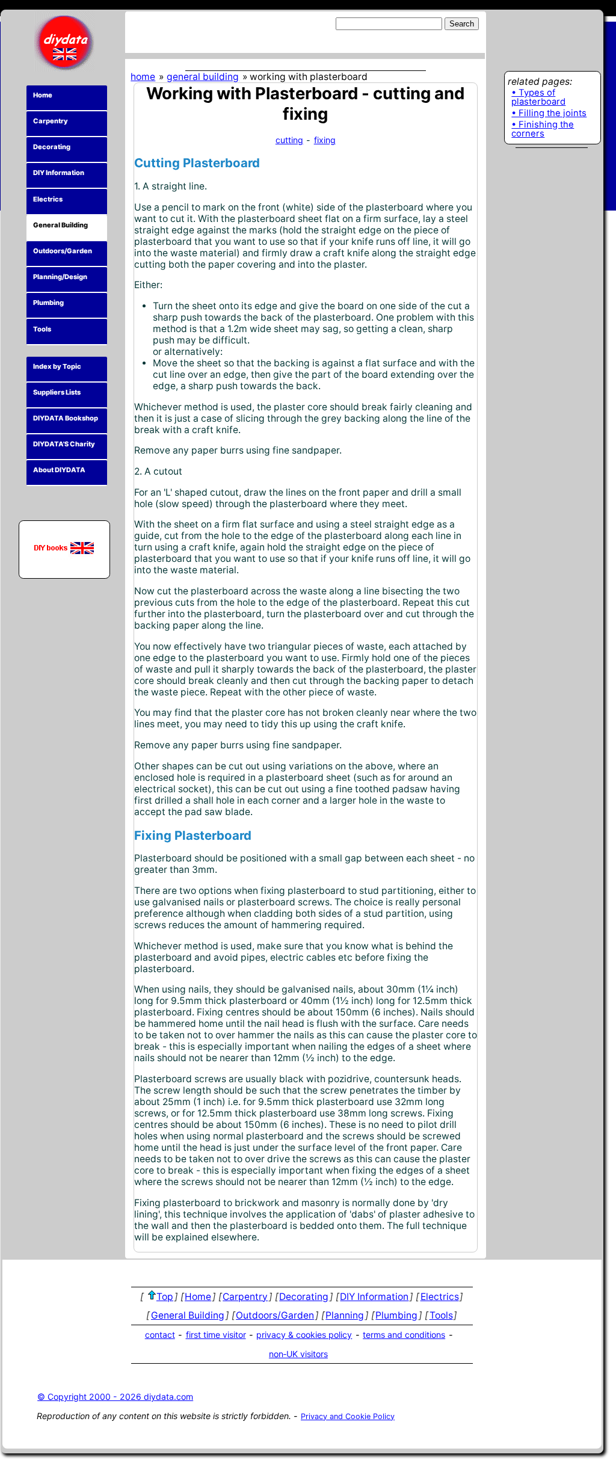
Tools (42, 329)
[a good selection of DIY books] (64, 548)
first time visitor (216, 1334)
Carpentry (50, 121)
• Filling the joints (549, 114)
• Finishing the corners (542, 129)
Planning (344, 1315)
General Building (60, 225)
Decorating (51, 147)
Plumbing (48, 302)
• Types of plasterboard (538, 97)
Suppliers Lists (57, 392)
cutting (289, 140)
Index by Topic (57, 366)
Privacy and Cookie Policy (348, 1416)
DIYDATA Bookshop (65, 418)
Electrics (48, 199)
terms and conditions (404, 1334)
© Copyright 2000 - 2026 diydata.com (115, 1396)
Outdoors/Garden (62, 251)
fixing (325, 140)
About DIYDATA (59, 470)
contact (160, 1334)
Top (164, 1296)
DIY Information (58, 172)
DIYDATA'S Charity (64, 444)
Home (42, 95)
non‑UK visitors (298, 1354)
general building (203, 76)
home (143, 76)
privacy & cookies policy (304, 1334)
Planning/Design (60, 277)
